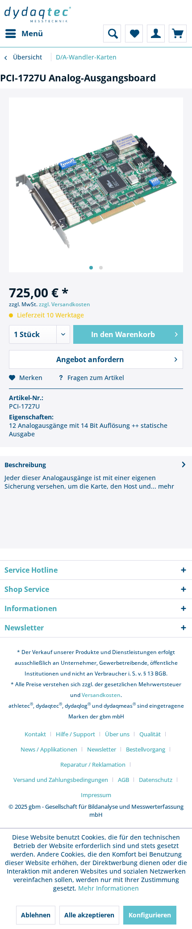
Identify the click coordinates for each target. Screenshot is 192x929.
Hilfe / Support (75, 734)
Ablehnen (35, 915)
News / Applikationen (49, 749)
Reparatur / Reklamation (92, 764)
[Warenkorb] (178, 33)
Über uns (117, 734)
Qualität (150, 734)
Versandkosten (101, 695)
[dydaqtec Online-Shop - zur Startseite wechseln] (37, 14)
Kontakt (35, 734)
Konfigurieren (150, 915)
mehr (165, 486)
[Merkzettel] (134, 33)
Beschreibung (25, 464)
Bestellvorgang (145, 749)
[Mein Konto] (156, 33)
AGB (123, 780)
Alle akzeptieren (89, 915)
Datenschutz (155, 780)
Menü (32, 33)
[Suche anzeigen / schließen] (112, 33)
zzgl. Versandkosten (64, 304)
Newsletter (101, 749)
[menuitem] (23, 33)
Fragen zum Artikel (95, 377)
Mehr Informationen (108, 888)
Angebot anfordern (90, 359)
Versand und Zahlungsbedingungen (60, 780)
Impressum (96, 795)
